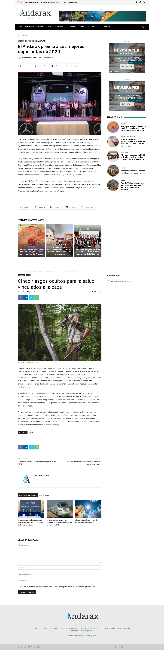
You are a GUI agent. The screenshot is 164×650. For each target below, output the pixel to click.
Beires (25, 35)
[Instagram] (140, 2)
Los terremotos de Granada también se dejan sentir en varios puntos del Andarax (31, 252)
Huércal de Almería (59, 244)
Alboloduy (87, 246)
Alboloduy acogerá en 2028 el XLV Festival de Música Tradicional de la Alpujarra (88, 252)
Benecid (124, 168)
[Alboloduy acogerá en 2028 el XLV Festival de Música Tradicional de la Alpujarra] (87, 240)
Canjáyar (40, 41)
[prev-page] (19, 260)
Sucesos (31, 246)
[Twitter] (144, 2)
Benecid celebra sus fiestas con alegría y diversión (133, 172)
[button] (143, 27)
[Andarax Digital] (20, 57)
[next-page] (23, 260)
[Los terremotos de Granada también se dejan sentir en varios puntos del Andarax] (31, 240)
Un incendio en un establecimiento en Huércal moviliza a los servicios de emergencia (59, 250)
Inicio (19, 35)
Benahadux (30, 41)
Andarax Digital (30, 57)
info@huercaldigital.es (87, 636)
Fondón (123, 180)
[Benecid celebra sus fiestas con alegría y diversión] (113, 171)
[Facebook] (136, 2)
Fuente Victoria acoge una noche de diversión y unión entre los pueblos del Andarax (132, 186)
